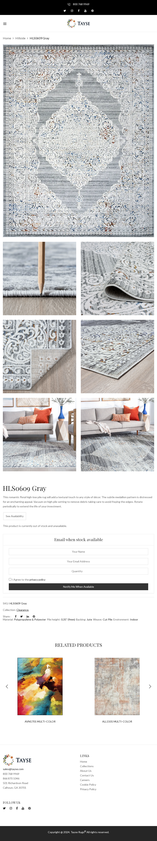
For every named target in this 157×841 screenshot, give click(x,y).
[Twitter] (21, 616)
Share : (7, 616)
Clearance (22, 609)
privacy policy (37, 579)
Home (7, 38)
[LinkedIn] (28, 616)
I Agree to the (28, 579)
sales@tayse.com (13, 769)
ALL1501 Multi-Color (117, 721)
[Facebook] (15, 616)
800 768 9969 (80, 4)
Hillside (20, 38)
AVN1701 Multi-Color (40, 721)
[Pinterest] (34, 616)
